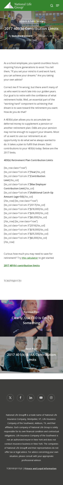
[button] (57, 5)
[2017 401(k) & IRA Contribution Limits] (31, 355)
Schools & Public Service (31, 21)
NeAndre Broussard (22, 35)
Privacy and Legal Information (40, 468)
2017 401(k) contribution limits (22, 265)
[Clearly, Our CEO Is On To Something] (31, 318)
